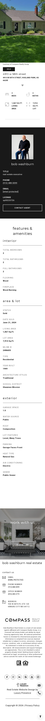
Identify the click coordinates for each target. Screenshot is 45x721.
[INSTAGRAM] (13, 677)
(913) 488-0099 (10, 183)
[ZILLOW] (32, 677)
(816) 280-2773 (13, 594)
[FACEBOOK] (7, 677)
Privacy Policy (32, 705)
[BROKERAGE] (38, 677)
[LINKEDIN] (19, 677)
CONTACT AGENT (22, 208)
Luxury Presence (22, 693)
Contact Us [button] (22, 545)
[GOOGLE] (25, 677)
